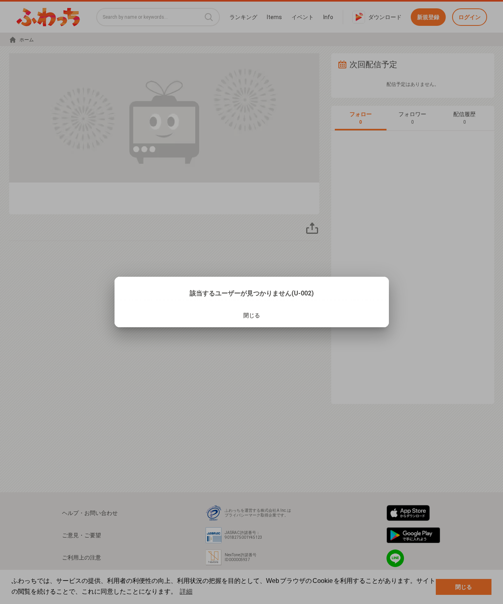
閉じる (251, 315)
